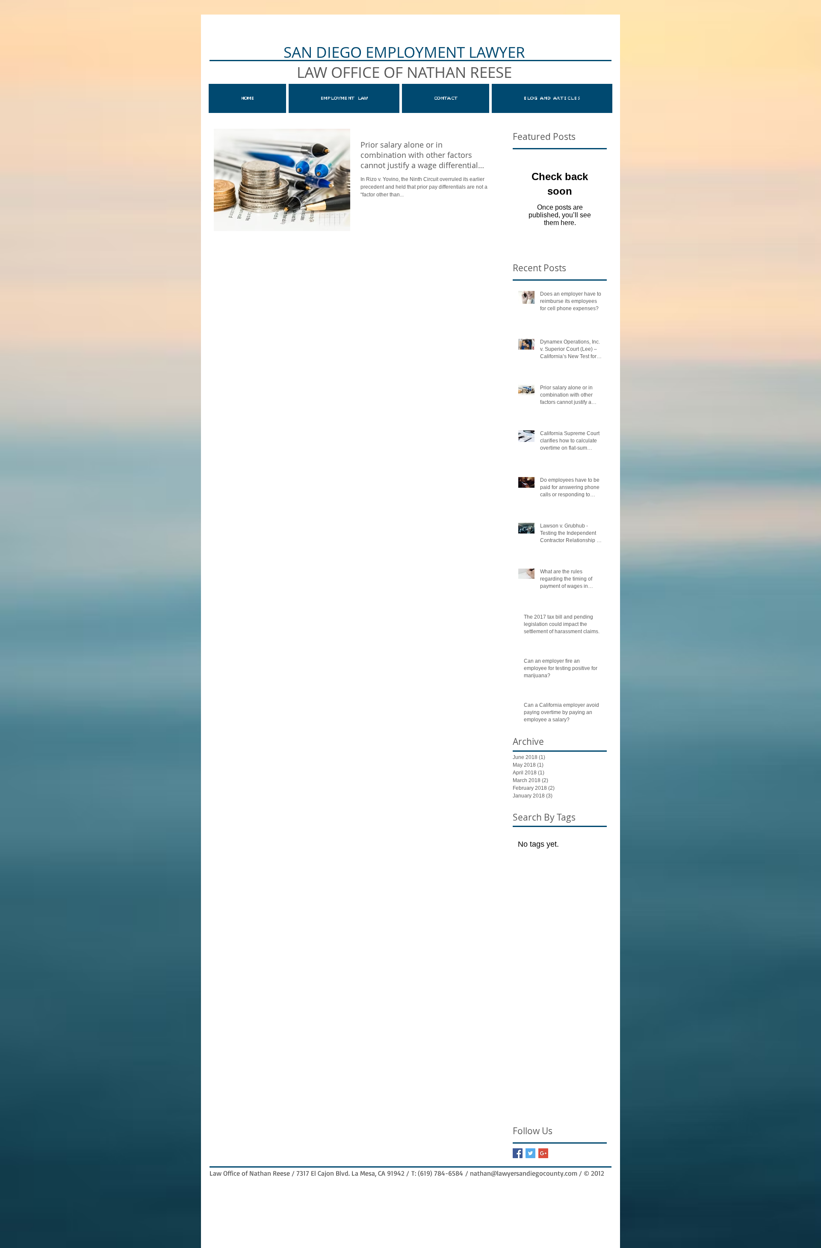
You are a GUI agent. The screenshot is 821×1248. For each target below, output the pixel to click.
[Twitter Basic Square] (530, 1153)
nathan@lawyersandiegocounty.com (523, 1173)
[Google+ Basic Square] (543, 1153)
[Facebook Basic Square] (518, 1153)
